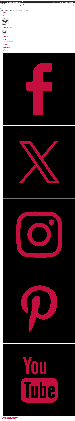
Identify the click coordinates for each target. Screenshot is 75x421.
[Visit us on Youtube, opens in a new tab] (39, 415)
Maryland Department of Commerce (9, 38)
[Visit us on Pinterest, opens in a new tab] (39, 343)
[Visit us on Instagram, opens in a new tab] (39, 270)
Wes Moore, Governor (7, 39)
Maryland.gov (5, 36)
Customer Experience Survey (8, 41)
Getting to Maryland (6, 47)
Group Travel (5, 44)
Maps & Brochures (6, 49)
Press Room (5, 45)
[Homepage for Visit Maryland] (3, 3)
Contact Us (5, 25)
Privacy (3, 15)
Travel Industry (5, 42)
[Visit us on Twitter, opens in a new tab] (39, 197)
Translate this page (6, 50)
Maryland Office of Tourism (7, 27)
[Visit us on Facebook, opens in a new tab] (39, 124)
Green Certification (6, 28)
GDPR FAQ (3, 13)
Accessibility (4, 12)
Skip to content (2, 0)
